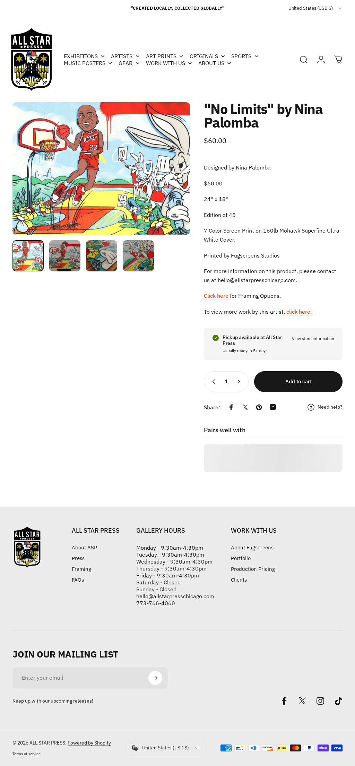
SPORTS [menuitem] (241, 56)
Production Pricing (253, 569)
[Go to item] (28, 255)
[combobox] (315, 8)
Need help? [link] (330, 407)
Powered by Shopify (89, 743)
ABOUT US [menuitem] (211, 63)
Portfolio (241, 558)
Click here (216, 295)
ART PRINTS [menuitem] (161, 56)
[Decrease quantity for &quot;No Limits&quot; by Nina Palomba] (212, 382)
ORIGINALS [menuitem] (204, 56)
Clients (239, 579)
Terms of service (26, 753)
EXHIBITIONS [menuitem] (81, 56)
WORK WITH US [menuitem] (165, 63)
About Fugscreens (252, 547)
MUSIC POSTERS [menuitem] (84, 63)
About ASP (84, 547)
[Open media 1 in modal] (101, 168)
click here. (299, 311)
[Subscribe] (155, 678)
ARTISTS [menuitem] (121, 56)
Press (78, 558)
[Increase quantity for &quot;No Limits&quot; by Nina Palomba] (240, 382)
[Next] (173, 168)
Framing (81, 569)
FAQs (78, 579)
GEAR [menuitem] (125, 63)
